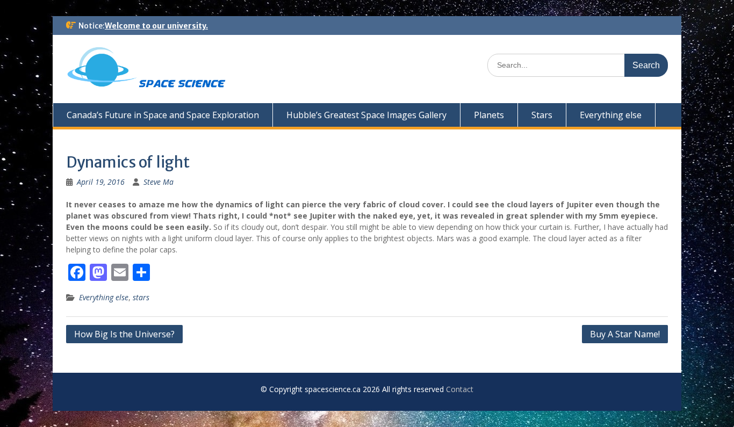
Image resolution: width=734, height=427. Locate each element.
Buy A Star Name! (625, 334)
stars (141, 297)
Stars (541, 115)
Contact (459, 389)
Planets (489, 115)
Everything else (611, 115)
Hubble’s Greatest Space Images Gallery (366, 115)
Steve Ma (158, 182)
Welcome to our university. (156, 26)
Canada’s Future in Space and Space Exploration (163, 115)
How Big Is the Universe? (124, 334)
